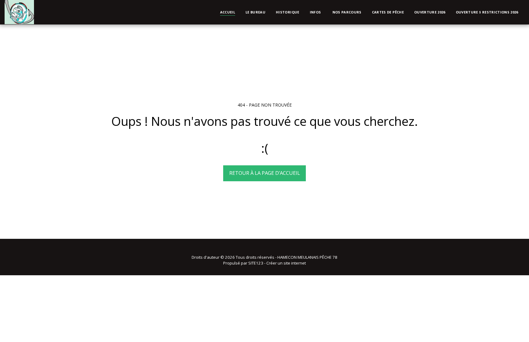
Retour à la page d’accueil (264, 172)
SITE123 (255, 263)
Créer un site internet (286, 263)
